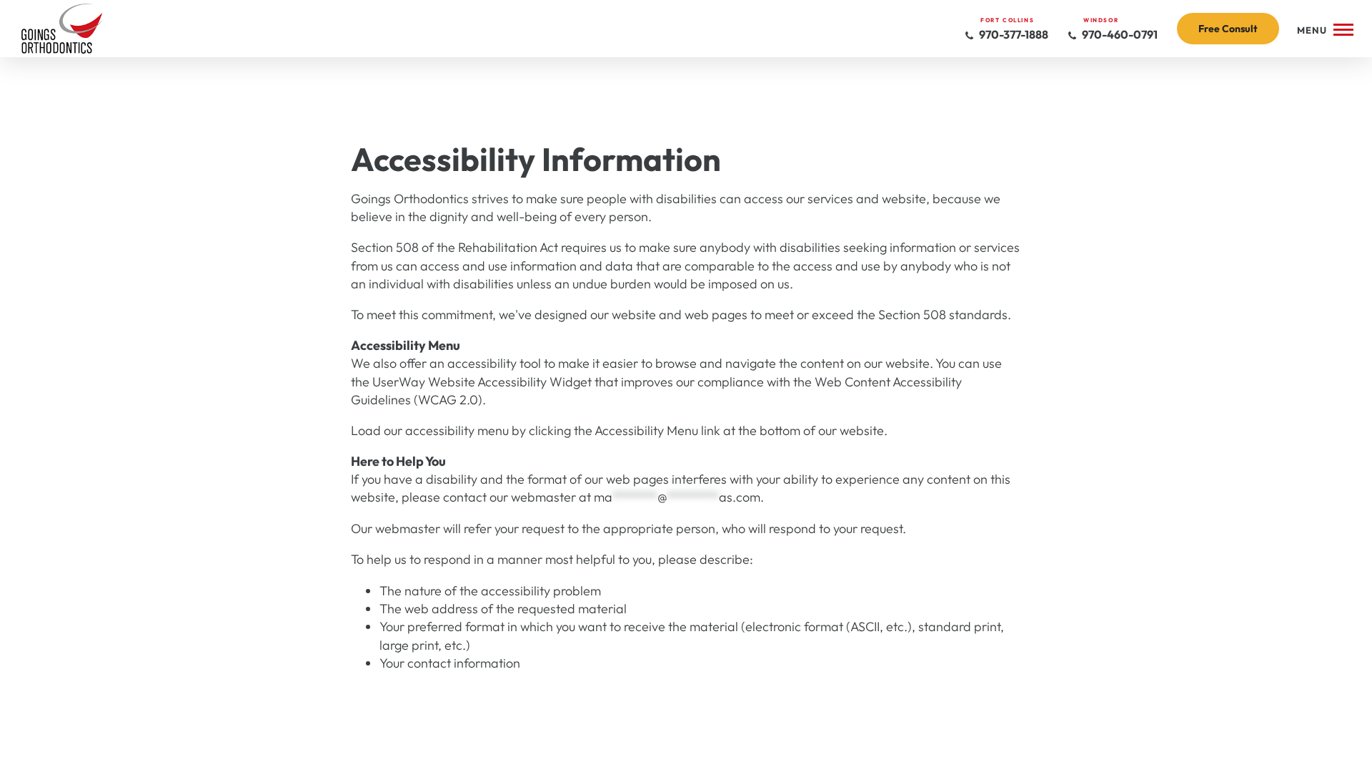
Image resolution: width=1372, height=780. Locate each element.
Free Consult (1228, 28)
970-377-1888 (1012, 34)
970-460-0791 (1119, 34)
